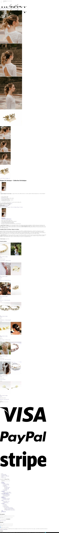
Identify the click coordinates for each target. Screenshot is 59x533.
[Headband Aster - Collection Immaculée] (10, 314)
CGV (2, 473)
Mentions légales (4, 474)
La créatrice (5, 504)
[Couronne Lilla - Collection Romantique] (10, 354)
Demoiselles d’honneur (5, 493)
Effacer (11, 203)
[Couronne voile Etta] (10, 374)
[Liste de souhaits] (0, 9)
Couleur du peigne (2, 203)
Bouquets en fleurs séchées (7, 492)
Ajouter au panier (2, 205)
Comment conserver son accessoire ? (10, 510)
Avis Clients (5, 505)
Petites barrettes (5, 496)
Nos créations (4, 8)
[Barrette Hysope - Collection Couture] (10, 334)
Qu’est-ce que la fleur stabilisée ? (9, 508)
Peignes (22, 207)
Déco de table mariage (6, 501)
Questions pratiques (6, 506)
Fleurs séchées (4, 198)
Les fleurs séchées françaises (9, 507)
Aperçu (1, 257)
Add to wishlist (7, 205)
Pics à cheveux (5, 489)
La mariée (3, 483)
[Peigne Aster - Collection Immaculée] (10, 294)
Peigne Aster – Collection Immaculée (5, 300)
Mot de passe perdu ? (3, 520)
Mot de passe (2, 517)
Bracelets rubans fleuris (6, 494)
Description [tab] (3, 218)
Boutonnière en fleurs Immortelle (4, 399)
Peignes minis (7, 488)
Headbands (4, 485)
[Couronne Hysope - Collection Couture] (10, 255)
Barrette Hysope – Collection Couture (5, 339)
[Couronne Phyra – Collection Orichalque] (4, 186)
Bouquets (3, 491)
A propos (3, 503)
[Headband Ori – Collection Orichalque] (4, 190)
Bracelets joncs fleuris (6, 495)
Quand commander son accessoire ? (10, 509)
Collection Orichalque (6, 178)
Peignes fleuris (5, 486)
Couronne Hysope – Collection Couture (5, 260)
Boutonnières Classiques (6, 498)
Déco (2, 500)
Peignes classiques (7, 487)
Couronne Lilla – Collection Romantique (5, 359)
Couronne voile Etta (2, 379)
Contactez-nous (4, 477)
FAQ (2, 476)
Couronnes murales (6, 502)
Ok (45, 532)
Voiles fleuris (5, 490)
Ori (9, 178)
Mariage (18, 207)
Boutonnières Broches (6, 499)
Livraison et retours (4, 475)
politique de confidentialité (3, 529)
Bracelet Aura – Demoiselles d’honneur (5, 280)
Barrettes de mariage (6, 484)
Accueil (1, 8)
